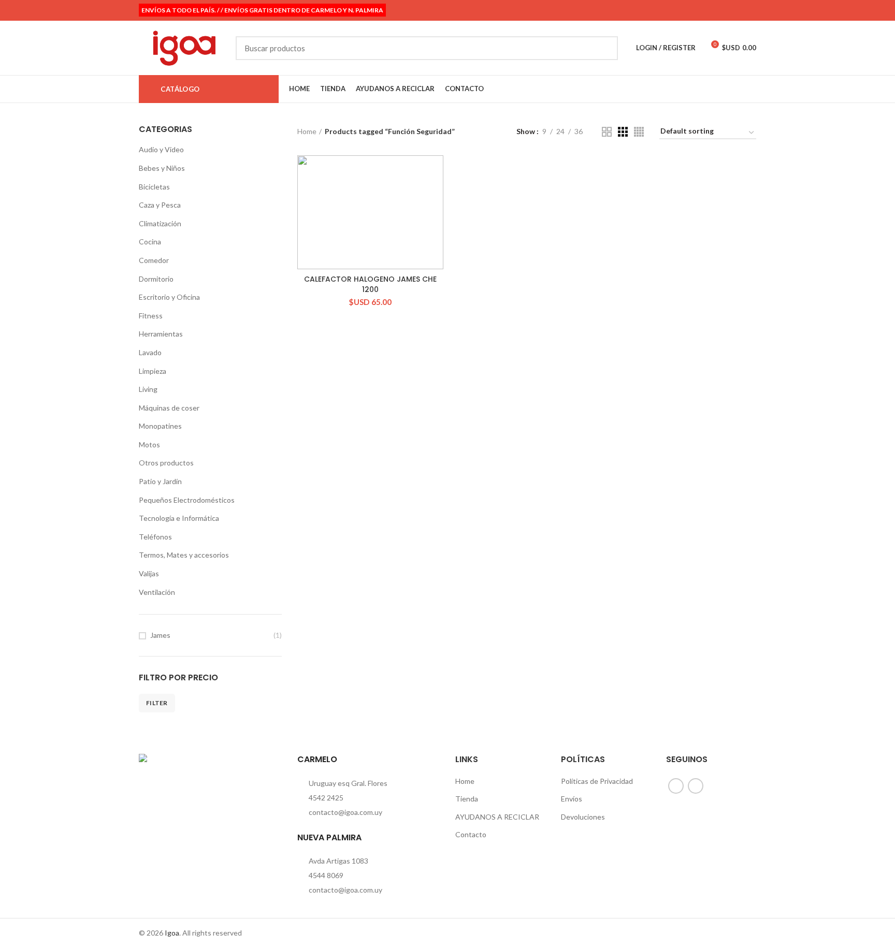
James (160, 635)
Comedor (154, 260)
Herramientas (161, 333)
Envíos (571, 798)
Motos (149, 444)
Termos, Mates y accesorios (184, 554)
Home (306, 131)
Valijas (149, 573)
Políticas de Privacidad (597, 781)
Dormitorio (156, 278)
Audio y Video (161, 149)
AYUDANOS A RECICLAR (497, 816)
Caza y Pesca (160, 204)
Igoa (172, 932)
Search (604, 48)
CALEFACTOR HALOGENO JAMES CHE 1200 (370, 284)
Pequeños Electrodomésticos (187, 499)
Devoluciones (583, 816)
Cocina (150, 241)
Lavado (150, 352)
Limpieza (152, 371)
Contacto (470, 834)
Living (148, 389)
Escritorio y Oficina (169, 297)
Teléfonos (155, 536)
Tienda (466, 798)
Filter (157, 703)
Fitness (151, 315)
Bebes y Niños (162, 168)
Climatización (160, 223)
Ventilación (157, 592)
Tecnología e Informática (179, 518)
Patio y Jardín (160, 481)
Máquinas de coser (169, 407)
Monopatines (160, 425)
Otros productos (166, 462)
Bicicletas (154, 186)
